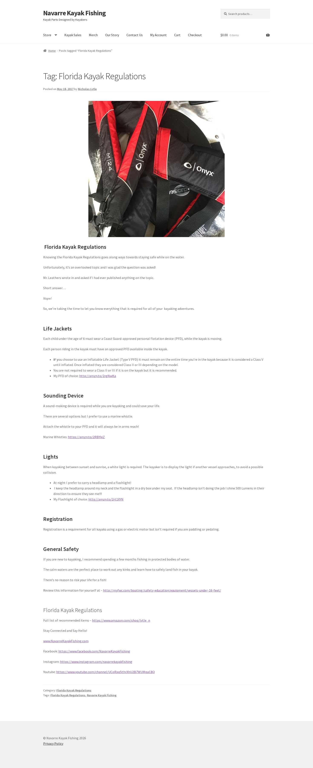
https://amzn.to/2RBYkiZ (86, 437)
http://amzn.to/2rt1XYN (105, 499)
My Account (158, 35)
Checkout (195, 35)
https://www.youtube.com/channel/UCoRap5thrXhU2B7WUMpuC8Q (105, 672)
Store (47, 35)
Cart (177, 35)
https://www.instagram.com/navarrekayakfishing (96, 661)
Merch (93, 35)
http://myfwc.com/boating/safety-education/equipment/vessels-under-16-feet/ (162, 590)
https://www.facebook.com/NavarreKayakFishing (94, 651)
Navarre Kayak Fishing (74, 13)
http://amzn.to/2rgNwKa (97, 376)
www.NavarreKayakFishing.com (66, 641)
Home (52, 51)
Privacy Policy (53, 743)
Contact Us (134, 35)
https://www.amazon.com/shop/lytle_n (121, 620)
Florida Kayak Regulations (73, 690)
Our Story (112, 35)
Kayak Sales (72, 35)
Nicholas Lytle (87, 89)
